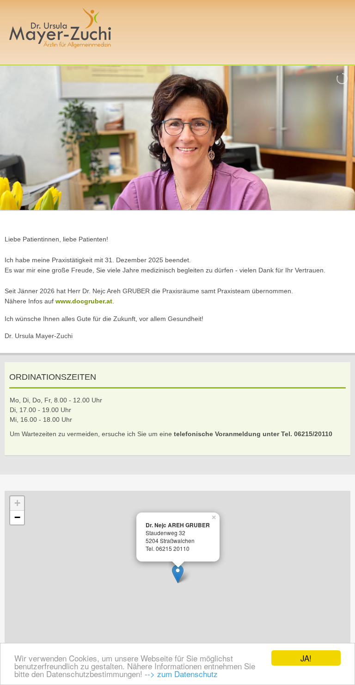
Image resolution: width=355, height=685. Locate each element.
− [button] (17, 517)
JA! (306, 658)
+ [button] (17, 503)
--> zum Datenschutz (181, 673)
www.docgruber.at (83, 301)
